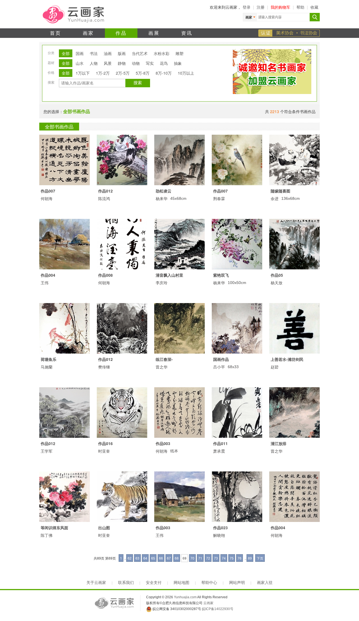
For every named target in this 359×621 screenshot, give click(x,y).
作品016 (105, 443)
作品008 (105, 275)
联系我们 (126, 582)
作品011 (220, 443)
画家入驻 (265, 582)
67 (169, 558)
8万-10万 (164, 73)
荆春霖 (219, 198)
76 (239, 558)
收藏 (314, 7)
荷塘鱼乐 (48, 359)
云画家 (208, 603)
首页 (55, 32)
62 (130, 558)
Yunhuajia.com (185, 597)
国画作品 (221, 359)
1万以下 (83, 73)
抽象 (178, 63)
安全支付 (154, 582)
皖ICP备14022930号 (217, 609)
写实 (150, 63)
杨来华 (161, 198)
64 (145, 558)
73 (216, 558)
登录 (246, 7)
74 (224, 558)
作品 (121, 32)
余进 (275, 198)
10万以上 (186, 73)
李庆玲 (161, 282)
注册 (260, 7)
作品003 (163, 443)
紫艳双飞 (221, 275)
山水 (80, 63)
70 (192, 558)
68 (177, 558)
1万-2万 (103, 73)
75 (232, 558)
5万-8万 (142, 73)
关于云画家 (96, 582)
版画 (122, 53)
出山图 (104, 527)
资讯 (187, 32)
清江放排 (278, 443)
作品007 (48, 191)
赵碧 (275, 367)
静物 (122, 63)
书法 (94, 53)
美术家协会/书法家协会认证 (289, 33)
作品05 (277, 275)
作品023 (220, 527)
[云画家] (74, 13)
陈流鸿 (104, 198)
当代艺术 (140, 53)
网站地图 (181, 582)
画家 (88, 32)
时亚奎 (104, 451)
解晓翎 (219, 535)
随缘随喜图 (280, 191)
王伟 (45, 282)
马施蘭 (46, 367)
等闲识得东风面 (54, 527)
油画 (108, 53)
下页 (260, 558)
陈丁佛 (46, 535)
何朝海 (46, 198)
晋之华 (161, 367)
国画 (80, 53)
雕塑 (179, 53)
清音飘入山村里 (169, 275)
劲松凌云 (163, 191)
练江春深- (164, 359)
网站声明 (237, 582)
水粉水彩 (161, 53)
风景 (108, 63)
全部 (66, 53)
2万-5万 (123, 73)
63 (137, 558)
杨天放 (276, 282)
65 (153, 558)
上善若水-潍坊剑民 (287, 359)
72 (208, 558)
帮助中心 (209, 582)
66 (161, 558)
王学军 (46, 451)
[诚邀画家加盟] (272, 92)
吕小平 (219, 367)
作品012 (105, 191)
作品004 (48, 275)
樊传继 (104, 367)
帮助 (300, 7)
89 (250, 558)
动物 (136, 63)
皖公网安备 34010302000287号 (176, 609)
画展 (154, 32)
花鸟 (164, 63)
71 (200, 558)
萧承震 (219, 451)
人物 (94, 63)
